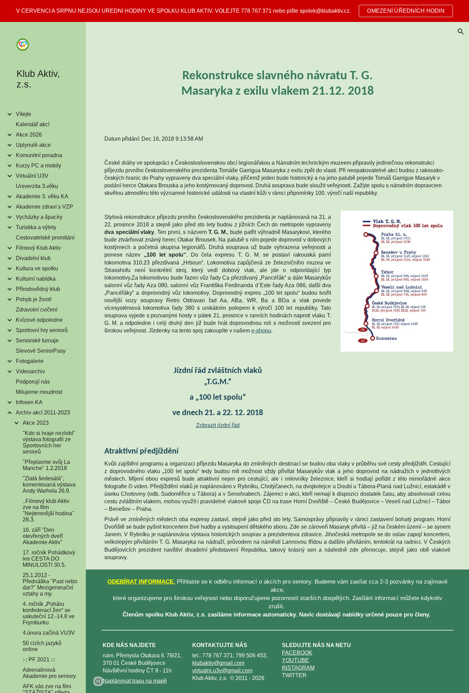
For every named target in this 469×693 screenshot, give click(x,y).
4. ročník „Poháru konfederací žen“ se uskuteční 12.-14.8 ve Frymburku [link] (49, 613)
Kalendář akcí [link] (32, 124)
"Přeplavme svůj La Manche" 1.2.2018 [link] (46, 465)
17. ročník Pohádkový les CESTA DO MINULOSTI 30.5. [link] (49, 559)
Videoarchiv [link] (30, 371)
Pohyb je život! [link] (34, 299)
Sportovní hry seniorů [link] (42, 330)
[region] (234, 11)
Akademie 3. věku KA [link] (42, 196)
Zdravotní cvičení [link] (36, 310)
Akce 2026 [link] (29, 135)
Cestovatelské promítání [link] (45, 237)
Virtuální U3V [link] (32, 176)
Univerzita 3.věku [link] (37, 186)
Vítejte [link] (23, 114)
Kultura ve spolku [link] (37, 268)
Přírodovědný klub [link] (38, 289)
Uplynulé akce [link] (33, 145)
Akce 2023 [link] (36, 423)
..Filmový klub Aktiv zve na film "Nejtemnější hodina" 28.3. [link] (48, 510)
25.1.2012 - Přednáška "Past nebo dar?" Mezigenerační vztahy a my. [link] (50, 584)
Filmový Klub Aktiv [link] (38, 248)
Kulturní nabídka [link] (36, 279)
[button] (461, 31)
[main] (277, 84)
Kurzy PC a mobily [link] (38, 165)
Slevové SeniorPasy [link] (41, 351)
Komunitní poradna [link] (39, 155)
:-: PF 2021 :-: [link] (39, 659)
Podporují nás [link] (33, 382)
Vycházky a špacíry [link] (39, 217)
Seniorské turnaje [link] (37, 340)
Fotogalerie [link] (30, 361)
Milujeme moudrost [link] (39, 392)
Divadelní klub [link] (33, 258)
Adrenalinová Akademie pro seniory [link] (49, 673)
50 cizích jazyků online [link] (42, 646)
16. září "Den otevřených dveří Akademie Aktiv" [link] (43, 536)
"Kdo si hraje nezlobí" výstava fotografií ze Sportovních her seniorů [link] (49, 442)
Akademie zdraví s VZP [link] (44, 207)
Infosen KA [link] (29, 402)
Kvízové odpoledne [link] (39, 320)
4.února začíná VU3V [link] (49, 633)
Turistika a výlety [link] (36, 227)
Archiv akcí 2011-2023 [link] (43, 412)
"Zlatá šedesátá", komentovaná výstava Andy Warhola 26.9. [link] (49, 484)
